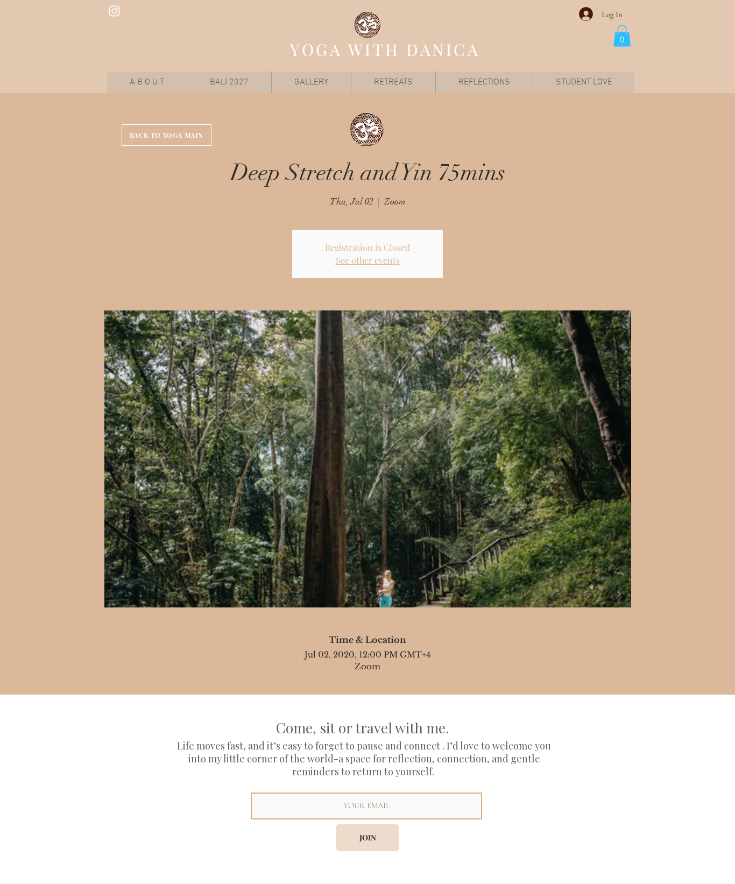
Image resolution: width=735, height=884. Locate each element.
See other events (368, 260)
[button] (622, 36)
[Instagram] (114, 11)
